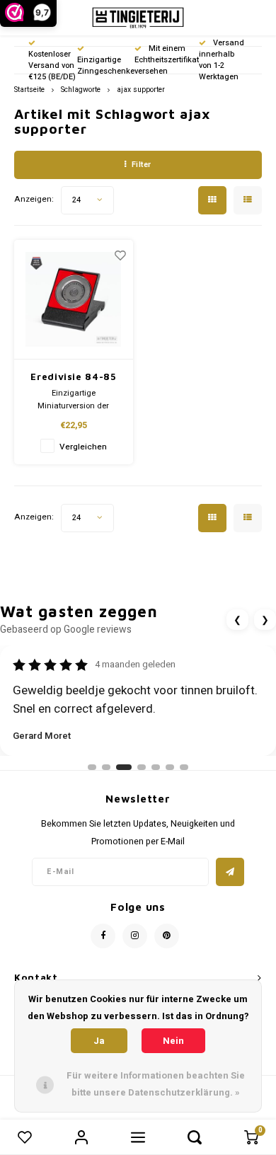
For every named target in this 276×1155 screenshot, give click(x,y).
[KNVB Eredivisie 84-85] (73, 300)
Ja (99, 1040)
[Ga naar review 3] (124, 767)
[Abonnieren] (230, 872)
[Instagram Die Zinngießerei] (134, 936)
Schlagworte (80, 89)
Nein (173, 1040)
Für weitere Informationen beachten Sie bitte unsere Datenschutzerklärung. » (156, 1084)
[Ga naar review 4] (141, 767)
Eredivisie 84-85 (72, 376)
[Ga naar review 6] (170, 767)
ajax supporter (141, 89)
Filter (141, 165)
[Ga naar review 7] (184, 767)
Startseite (29, 89)
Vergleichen (83, 447)
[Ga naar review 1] (92, 767)
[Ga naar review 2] (106, 767)
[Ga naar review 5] (155, 767)
